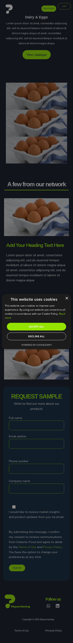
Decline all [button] (36, 336)
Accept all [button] (36, 326)
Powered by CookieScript (36, 344)
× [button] (66, 298)
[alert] (36, 321)
